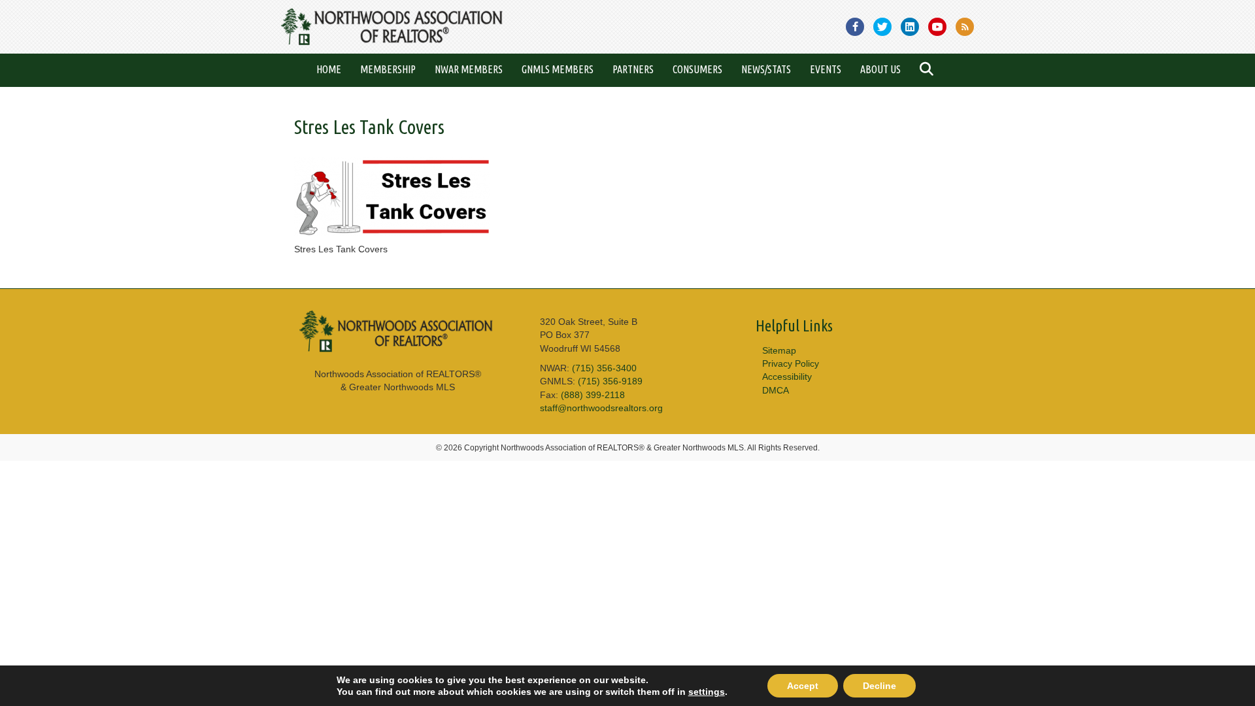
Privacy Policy (790, 363)
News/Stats (766, 69)
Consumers (697, 69)
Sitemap (779, 350)
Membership (388, 69)
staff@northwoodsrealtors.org (601, 408)
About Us (880, 69)
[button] (929, 70)
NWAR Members (469, 69)
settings (706, 691)
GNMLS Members (558, 69)
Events (825, 69)
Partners (633, 69)
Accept (802, 686)
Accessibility (787, 376)
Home (328, 69)
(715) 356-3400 (604, 368)
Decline (879, 686)
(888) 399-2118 (593, 395)
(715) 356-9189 (610, 381)
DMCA (775, 390)
